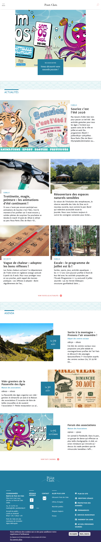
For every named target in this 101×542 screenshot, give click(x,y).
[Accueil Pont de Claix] (51, 4)
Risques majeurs (57, 511)
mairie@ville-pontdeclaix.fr (15, 508)
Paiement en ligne (85, 519)
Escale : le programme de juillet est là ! (71, 264)
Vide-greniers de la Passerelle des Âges (13, 383)
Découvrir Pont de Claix (60, 497)
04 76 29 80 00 (12, 506)
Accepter (73, 534)
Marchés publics (57, 507)
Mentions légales (85, 498)
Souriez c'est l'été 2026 (80, 110)
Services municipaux (86, 515)
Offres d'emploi (57, 502)
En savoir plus (16, 540)
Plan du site (83, 494)
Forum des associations (82, 425)
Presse (54, 516)
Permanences (83, 510)
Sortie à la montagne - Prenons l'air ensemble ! (82, 334)
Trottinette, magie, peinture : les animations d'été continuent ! (20, 200)
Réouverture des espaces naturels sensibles (71, 196)
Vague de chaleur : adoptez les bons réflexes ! (22, 264)
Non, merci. (85, 534)
